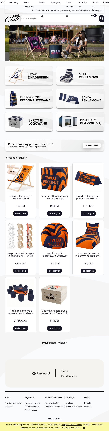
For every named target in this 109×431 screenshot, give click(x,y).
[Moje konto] (66, 16)
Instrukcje (68, 403)
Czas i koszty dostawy (54, 406)
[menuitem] (13, 2)
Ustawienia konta (32, 406)
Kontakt (87, 403)
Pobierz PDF (92, 145)
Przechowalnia (31, 410)
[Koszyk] (91, 15)
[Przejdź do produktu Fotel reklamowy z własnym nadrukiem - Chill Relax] (88, 236)
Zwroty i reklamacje (13, 403)
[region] (54, 43)
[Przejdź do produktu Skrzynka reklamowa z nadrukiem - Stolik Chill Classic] (54, 293)
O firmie (87, 406)
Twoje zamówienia (32, 403)
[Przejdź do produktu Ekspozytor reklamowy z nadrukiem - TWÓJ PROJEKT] (20, 236)
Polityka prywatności (73, 406)
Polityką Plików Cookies (72, 424)
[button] (17, 16)
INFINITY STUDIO (54, 419)
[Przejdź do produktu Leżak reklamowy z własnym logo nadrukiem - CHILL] (20, 178)
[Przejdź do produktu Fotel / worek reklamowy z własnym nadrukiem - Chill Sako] (54, 236)
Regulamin (9, 406)
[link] (54, 43)
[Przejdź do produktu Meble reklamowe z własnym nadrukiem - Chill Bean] (20, 293)
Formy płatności (51, 403)
